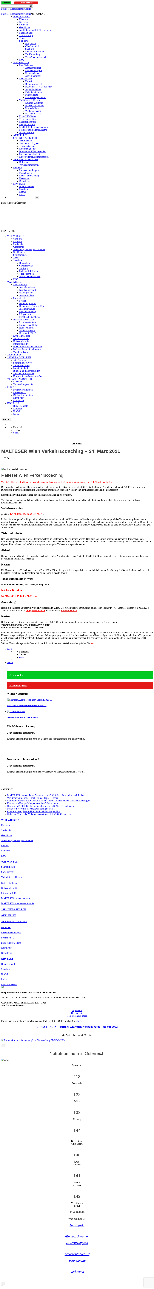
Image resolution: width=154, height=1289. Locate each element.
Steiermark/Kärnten (34, 51)
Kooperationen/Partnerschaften (34, 156)
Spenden (6, 3)
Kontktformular (69, 610)
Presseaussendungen (29, 170)
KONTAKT (19, 183)
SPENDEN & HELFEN (25, 138)
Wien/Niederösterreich (35, 57)
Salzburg (29, 49)
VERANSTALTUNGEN (25, 159)
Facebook (18, 427)
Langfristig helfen (27, 148)
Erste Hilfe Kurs (9, 883)
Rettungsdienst (32, 73)
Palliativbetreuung (33, 92)
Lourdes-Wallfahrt (34, 103)
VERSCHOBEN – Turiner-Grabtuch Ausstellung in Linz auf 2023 (77, 1026)
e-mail (16, 432)
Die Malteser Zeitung (29, 175)
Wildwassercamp (33, 111)
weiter (10, 744)
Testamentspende (27, 146)
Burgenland (30, 43)
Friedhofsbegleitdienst (35, 97)
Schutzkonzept (26, 35)
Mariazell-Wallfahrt (34, 105)
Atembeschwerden (77, 1236)
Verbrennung (77, 1260)
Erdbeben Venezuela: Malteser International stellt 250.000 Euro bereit (40, 814)
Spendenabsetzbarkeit (29, 154)
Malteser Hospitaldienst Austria (16, 8)
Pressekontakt (25, 173)
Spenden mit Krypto (28, 143)
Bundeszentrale (26, 186)
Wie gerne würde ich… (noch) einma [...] (24, 717)
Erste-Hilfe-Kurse (27, 116)
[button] (38, 14)
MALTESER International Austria (17, 903)
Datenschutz (77, 1013)
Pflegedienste (31, 94)
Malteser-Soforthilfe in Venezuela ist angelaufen (30, 808)
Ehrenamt (23, 22)
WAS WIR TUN (21, 62)
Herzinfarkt (77, 1225)
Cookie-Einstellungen (77, 1016)
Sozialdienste (25, 78)
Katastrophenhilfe (27, 121)
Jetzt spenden (16, 675)
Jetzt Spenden (25, 140)
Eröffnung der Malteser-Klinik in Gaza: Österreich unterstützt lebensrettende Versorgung (49, 800)
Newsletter (24, 178)
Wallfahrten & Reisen (29, 100)
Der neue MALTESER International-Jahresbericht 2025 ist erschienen (40, 806)
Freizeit (28, 81)
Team (22, 38)
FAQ (21, 59)
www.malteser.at (9, 984)
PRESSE (17, 167)
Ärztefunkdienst (32, 76)
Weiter (10, 662)
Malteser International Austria (33, 130)
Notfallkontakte (26, 3)
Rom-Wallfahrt (32, 108)
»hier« (79, 1021)
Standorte (23, 41)
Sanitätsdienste (26, 65)
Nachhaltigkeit (26, 32)
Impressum (77, 1010)
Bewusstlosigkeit (77, 1243)
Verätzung (77, 1271)
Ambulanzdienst (33, 68)
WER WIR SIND (21, 16)
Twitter (16, 430)
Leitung (5, 845)
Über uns (23, 19)
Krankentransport (33, 70)
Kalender (23, 162)
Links (22, 194)
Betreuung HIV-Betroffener (38, 86)
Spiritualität (24, 24)
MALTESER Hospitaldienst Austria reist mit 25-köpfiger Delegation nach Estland (46, 795)
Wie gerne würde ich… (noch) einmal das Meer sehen (32, 798)
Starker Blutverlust (77, 1254)
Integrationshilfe (27, 124)
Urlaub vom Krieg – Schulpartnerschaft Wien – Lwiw (32, 803)
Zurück (10, 649)
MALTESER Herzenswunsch (33, 127)
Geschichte (24, 27)
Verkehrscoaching (27, 119)
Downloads (24, 181)
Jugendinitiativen (33, 89)
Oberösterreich (32, 46)
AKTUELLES (20, 135)
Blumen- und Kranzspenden (32, 151)
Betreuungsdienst (33, 84)
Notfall (22, 192)
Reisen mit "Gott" (33, 113)
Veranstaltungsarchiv (29, 165)
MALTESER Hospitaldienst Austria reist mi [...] (27, 705)
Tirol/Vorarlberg (32, 54)
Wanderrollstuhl (26, 132)
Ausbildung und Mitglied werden (35, 30)
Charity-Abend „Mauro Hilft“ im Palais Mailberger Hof (33, 811)
